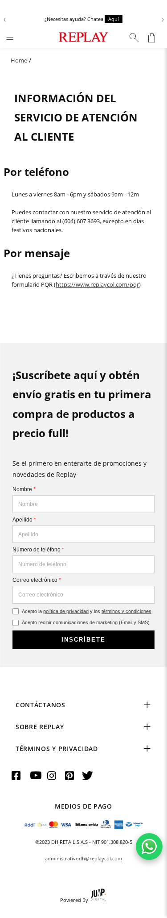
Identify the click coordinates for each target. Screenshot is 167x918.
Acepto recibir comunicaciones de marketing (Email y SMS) (86, 622)
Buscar (134, 37)
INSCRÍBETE (83, 639)
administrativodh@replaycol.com (83, 858)
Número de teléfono (38, 550)
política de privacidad (66, 611)
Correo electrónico (36, 580)
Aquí (113, 19)
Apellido (24, 520)
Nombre (24, 489)
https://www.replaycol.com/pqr (97, 284)
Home (19, 60)
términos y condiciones (126, 611)
